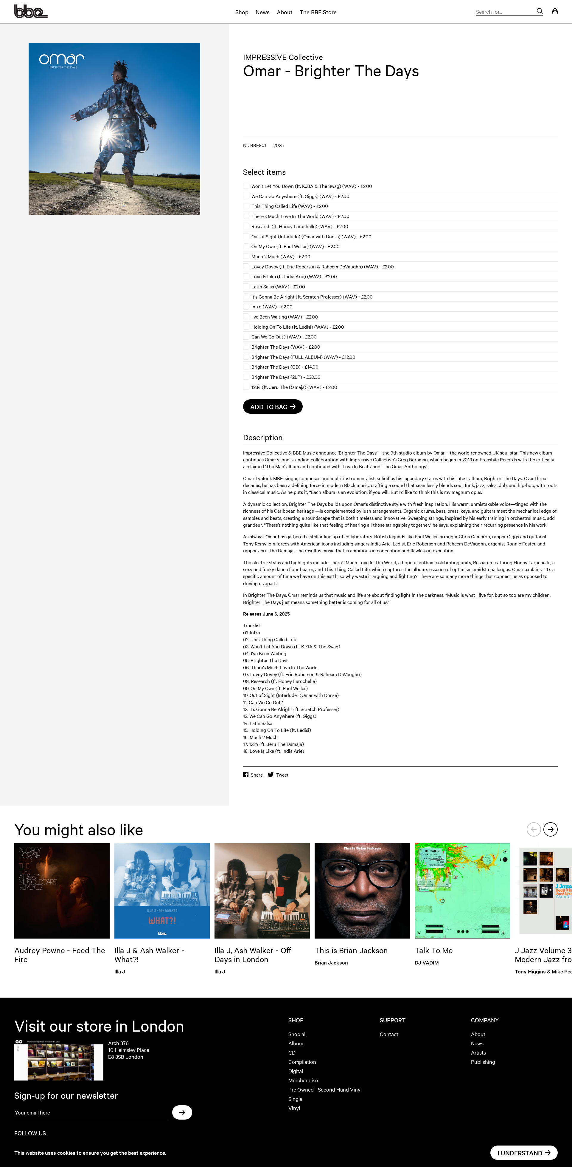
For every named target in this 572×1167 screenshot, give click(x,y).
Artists (478, 1052)
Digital (295, 1070)
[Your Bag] (555, 12)
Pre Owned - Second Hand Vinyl (325, 1089)
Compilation (302, 1061)
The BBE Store (318, 12)
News (263, 12)
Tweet (282, 775)
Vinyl (294, 1107)
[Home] (31, 16)
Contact (389, 1033)
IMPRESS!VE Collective (283, 57)
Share (257, 775)
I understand (520, 1153)
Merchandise (303, 1080)
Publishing (483, 1061)
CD (292, 1052)
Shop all (297, 1033)
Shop (241, 12)
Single (295, 1098)
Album (295, 1043)
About (285, 12)
